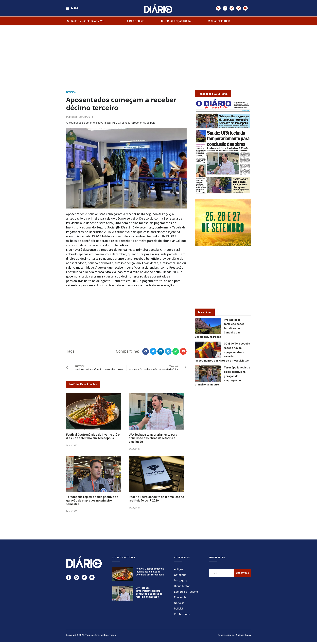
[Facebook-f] (225, 8)
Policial (178, 608)
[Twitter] (238, 8)
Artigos (178, 569)
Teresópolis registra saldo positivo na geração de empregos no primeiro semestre (92, 500)
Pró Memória (182, 614)
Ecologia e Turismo (186, 591)
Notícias (71, 92)
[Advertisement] (158, 54)
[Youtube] (245, 8)
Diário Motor (182, 586)
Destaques (180, 580)
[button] (218, 8)
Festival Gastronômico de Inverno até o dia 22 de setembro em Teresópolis (93, 436)
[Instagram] (231, 8)
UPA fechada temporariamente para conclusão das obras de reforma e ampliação (153, 438)
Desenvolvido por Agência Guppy (234, 634)
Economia (180, 597)
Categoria (180, 574)
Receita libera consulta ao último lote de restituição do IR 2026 (156, 498)
